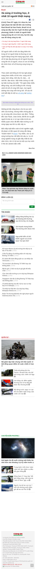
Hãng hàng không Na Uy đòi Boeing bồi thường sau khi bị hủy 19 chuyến (25, 219)
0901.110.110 (18, 564)
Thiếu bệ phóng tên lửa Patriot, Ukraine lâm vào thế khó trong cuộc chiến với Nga (24, 372)
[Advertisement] (18, 317)
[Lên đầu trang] (32, 565)
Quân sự (5, 337)
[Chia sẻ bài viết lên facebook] (30, 19)
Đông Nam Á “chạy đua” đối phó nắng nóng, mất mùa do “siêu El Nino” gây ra (23, 478)
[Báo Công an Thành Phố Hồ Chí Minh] (20, 2)
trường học (21, 153)
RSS (33, 6)
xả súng (21, 93)
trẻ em (26, 153)
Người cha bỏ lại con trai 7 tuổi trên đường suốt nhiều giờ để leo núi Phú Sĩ (23, 487)
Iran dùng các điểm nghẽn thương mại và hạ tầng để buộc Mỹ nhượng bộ (23, 383)
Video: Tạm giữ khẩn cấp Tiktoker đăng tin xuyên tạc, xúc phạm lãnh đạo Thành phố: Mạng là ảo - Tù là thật (18, 190)
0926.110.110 (10, 564)
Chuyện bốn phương (10, 436)
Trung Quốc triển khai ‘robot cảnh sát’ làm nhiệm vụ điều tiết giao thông (23, 469)
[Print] (33, 19)
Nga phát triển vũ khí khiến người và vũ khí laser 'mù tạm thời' (24, 239)
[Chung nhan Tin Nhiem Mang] (11, 566)
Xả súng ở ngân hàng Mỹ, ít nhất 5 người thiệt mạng (16, 44)
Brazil (15, 134)
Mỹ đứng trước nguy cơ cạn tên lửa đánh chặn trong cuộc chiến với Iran (24, 392)
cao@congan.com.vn (11, 559)
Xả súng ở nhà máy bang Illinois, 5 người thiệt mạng (16, 41)
